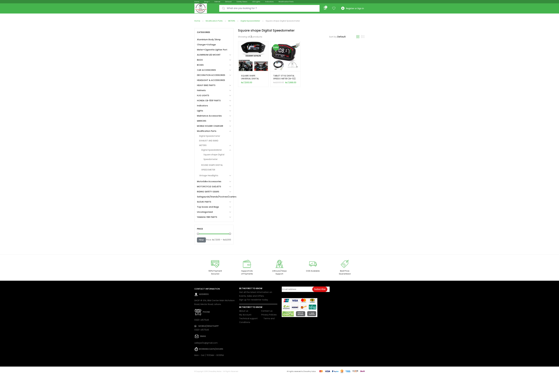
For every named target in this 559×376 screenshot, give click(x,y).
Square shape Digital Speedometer (214, 157)
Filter (201, 239)
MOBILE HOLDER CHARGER (210, 126)
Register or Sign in (355, 8)
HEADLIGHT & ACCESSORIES (211, 80)
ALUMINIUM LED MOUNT (209, 54)
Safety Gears (242, 1)
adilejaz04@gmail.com (206, 342)
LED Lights (256, 1)
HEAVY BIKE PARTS (206, 85)
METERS (231, 20)
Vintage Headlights (208, 175)
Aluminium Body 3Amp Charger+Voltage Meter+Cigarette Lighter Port (212, 44)
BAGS (200, 59)
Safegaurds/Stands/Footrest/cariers (214, 196)
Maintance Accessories (209, 115)
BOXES (200, 64)
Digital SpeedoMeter (250, 20)
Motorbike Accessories (209, 181)
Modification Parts (286, 1)
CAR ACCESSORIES (206, 70)
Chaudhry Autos (214, 371)
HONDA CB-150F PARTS (209, 100)
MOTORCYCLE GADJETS (209, 186)
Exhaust (228, 1)
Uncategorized (205, 212)
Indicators (269, 1)
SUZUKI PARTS (204, 201)
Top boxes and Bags (208, 206)
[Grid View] (357, 36)
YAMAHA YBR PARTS (207, 217)
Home (196, 1)
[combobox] (269, 8)
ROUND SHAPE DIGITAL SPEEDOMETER (212, 167)
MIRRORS (201, 120)
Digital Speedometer (209, 136)
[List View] (363, 36)
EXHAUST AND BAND (208, 140)
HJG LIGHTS (203, 95)
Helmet (217, 1)
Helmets (201, 90)
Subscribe (320, 289)
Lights (200, 110)
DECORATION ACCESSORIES (211, 75)
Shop (206, 1)
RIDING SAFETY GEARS (208, 191)
